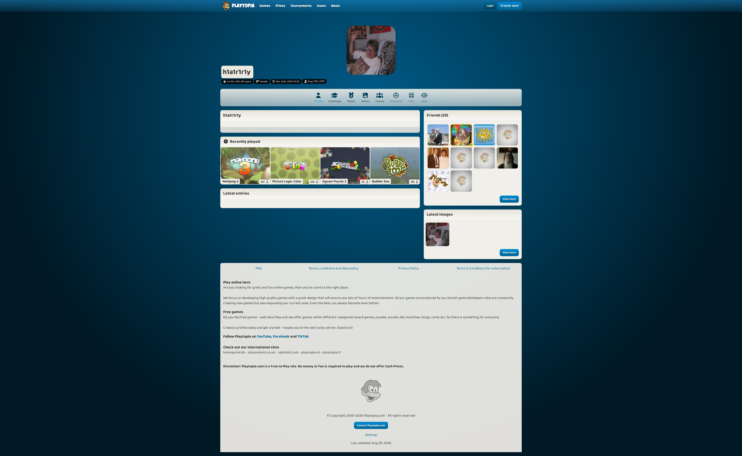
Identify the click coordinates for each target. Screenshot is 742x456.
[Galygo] (461, 134)
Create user (509, 6)
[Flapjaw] (461, 180)
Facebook (281, 336)
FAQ (259, 268)
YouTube (264, 336)
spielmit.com (288, 352)
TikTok (303, 336)
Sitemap (371, 435)
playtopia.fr (332, 352)
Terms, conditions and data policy (333, 268)
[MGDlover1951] (507, 157)
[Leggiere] (461, 157)
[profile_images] (437, 234)
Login (490, 5)
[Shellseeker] (438, 134)
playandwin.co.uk (261, 352)
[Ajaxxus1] (484, 134)
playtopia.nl (310, 352)
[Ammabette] (507, 134)
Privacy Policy (408, 268)
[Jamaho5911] (484, 157)
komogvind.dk (234, 352)
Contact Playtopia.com (371, 425)
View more (509, 199)
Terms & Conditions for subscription (483, 268)
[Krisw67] (438, 180)
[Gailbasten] (438, 157)
